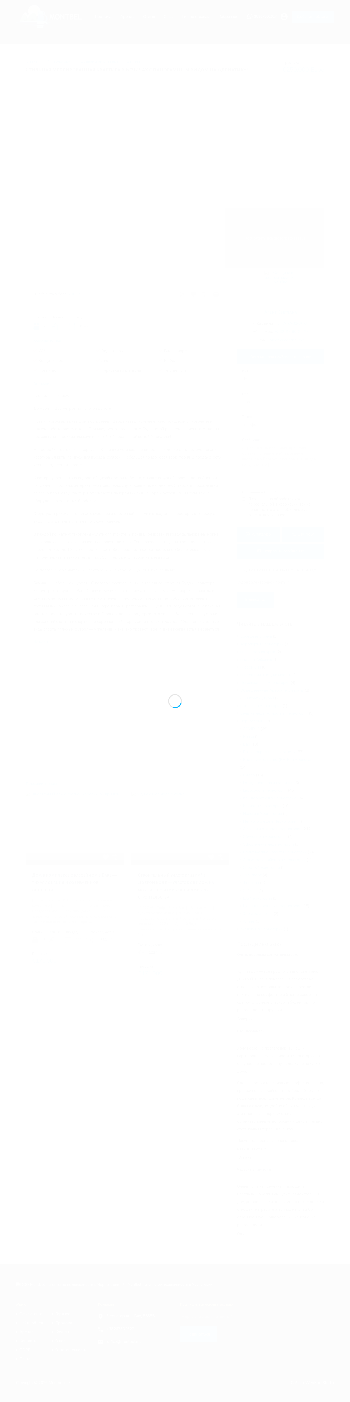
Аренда (127, 16)
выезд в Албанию (256, 659)
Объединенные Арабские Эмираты (272, 690)
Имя (245, 371)
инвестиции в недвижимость (265, 675)
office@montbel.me (287, 340)
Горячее (62, 1314)
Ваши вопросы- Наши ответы (269, 752)
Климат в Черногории (262, 805)
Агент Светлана (280, 312)
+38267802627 (120, 1328)
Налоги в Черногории (262, 813)
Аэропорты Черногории (262, 644)
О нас (168, 16)
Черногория (251, 721)
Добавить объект (313, 16)
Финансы (251, 882)
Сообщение (251, 440)
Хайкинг (250, 890)
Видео (249, 775)
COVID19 (251, 728)
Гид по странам (196, 16)
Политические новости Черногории (275, 852)
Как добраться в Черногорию (269, 798)
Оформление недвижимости (268, 844)
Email (246, 394)
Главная (33, 61)
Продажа (103, 16)
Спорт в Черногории (261, 867)
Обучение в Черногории (265, 836)
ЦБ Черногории (257, 898)
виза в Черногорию (257, 651)
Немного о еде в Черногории (269, 821)
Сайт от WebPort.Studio (312, 1382)
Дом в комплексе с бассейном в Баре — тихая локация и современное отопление (74, 882)
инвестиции (250, 667)
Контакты (28, 1341)
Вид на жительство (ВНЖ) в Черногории (280, 759)
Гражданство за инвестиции (268, 782)
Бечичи (133, 61)
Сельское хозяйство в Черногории (274, 859)
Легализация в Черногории (265, 682)
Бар (246, 744)
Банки (248, 736)
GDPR (24, 1350)
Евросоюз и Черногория (265, 790)
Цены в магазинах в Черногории (272, 906)
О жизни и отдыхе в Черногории (272, 829)
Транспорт (252, 875)
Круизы (62, 1332)
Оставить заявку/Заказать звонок (280, 356)
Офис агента (30, 1314)
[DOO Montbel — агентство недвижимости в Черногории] (51, 26)
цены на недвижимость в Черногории (274, 713)
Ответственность (70, 1350)
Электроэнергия (258, 913)
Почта (24, 1359)
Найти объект (32, 1323)
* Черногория (60, 61)
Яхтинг (249, 921)
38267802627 (265, 17)
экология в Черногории (261, 929)
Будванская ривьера (99, 61)
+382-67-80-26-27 (293, 323)
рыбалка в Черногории (261, 705)
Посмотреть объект (74, 850)
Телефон (249, 417)
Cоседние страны (256, 636)
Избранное (228, 16)
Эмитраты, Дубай (258, 698)
